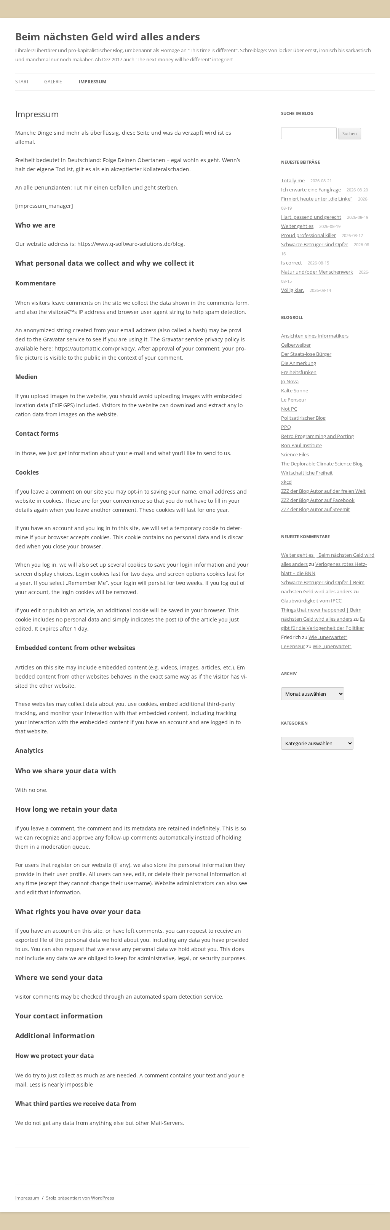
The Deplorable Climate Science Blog (322, 463)
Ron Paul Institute (301, 445)
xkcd (286, 481)
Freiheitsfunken (298, 372)
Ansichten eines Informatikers (314, 335)
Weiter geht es (297, 226)
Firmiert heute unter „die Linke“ (316, 198)
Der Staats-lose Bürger (306, 354)
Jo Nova (290, 381)
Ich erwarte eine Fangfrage (311, 189)
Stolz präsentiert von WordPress (80, 1198)
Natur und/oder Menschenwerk (317, 271)
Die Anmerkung (298, 363)
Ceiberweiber (296, 344)
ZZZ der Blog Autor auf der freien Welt (323, 491)
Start (22, 81)
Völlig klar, (292, 290)
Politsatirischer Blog (303, 417)
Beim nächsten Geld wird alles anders (107, 36)
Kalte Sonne (294, 390)
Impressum (92, 81)
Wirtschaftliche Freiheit (307, 472)
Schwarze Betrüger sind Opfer (314, 244)
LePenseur (293, 646)
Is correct (291, 262)
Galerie (53, 81)
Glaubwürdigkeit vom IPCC (311, 600)
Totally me (293, 180)
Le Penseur (293, 399)
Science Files (295, 454)
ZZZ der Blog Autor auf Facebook (318, 500)
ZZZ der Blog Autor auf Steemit (315, 509)
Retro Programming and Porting (317, 436)
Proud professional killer (308, 235)
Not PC (289, 408)
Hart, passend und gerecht (311, 216)
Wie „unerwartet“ (327, 637)
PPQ (286, 427)
